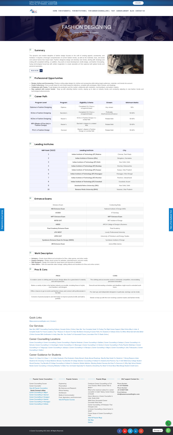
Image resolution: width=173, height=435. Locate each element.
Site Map (91, 420)
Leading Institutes (44, 144)
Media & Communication (66, 395)
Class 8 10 (32, 358)
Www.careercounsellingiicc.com (39, 321)
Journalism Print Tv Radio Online (97, 334)
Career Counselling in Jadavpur (58, 347)
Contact (53, 321)
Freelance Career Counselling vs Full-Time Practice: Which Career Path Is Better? (100, 385)
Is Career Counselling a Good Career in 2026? (100, 410)
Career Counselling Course (38, 383)
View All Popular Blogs (95, 418)
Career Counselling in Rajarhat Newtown (70, 342)
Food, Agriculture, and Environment (70, 397)
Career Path (40, 96)
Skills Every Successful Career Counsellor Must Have (97, 401)
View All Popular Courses (67, 400)
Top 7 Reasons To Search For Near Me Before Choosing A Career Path (76, 332)
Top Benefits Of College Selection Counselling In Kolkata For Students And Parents (88, 361)
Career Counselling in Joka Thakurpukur (124, 347)
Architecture (62, 393)
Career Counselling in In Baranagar (70, 345)
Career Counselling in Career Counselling (42, 342)
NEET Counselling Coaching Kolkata (47, 329)
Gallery (90, 422)
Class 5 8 (40, 358)
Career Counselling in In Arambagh (47, 345)
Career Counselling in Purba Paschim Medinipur (120, 345)
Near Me (32, 329)
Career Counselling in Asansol (39, 395)
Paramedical (63, 386)
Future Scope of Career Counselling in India (100, 414)
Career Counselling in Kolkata (38, 404)
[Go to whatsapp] (168, 430)
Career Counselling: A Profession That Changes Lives (100, 406)
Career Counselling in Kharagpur (39, 402)
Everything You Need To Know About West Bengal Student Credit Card (115, 366)
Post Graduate (69, 358)
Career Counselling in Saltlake (93, 342)
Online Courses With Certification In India (43, 334)
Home (55, 11)
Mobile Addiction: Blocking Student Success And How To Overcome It (102, 363)
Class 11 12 (48, 358)
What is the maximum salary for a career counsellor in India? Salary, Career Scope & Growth (101, 392)
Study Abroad (79, 358)
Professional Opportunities (48, 78)
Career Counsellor (35, 386)
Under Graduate (58, 358)
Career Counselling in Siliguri (101, 347)
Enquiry (138, 3)
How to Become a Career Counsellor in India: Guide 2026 (100, 397)
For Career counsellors (98, 11)
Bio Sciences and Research (67, 388)
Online (73, 329)
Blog (132, 11)
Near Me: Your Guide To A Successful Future (71, 334)
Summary (39, 50)
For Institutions (79, 11)
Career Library (122, 11)
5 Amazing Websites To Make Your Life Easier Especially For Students (69, 366)
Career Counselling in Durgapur (39, 397)
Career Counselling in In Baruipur (80, 347)
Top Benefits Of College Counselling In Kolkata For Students (60, 363)
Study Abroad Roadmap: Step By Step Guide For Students (103, 358)
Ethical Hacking (63, 390)
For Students (64, 11)
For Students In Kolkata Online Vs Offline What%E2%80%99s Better (121, 332)
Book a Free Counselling (2, 219)
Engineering (62, 383)
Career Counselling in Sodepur (114, 342)
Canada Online (65, 329)
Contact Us (140, 11)
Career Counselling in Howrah (38, 399)
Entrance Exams (43, 198)
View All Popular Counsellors (38, 388)
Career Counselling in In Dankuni (93, 345)
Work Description (43, 253)
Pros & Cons (40, 269)
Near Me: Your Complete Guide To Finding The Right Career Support (98, 329)
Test (113, 11)
